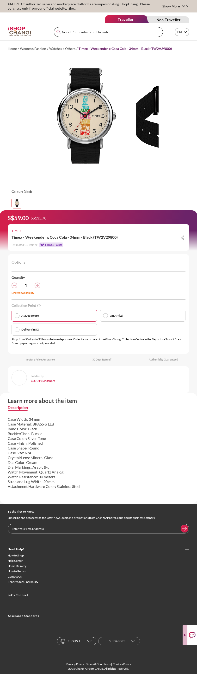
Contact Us (15, 576)
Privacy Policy (75, 664)
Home (12, 49)
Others (70, 49)
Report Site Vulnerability (23, 582)
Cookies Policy (122, 664)
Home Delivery (17, 566)
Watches (55, 49)
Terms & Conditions (98, 664)
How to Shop (16, 555)
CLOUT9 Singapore (43, 381)
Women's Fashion (33, 49)
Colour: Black (22, 191)
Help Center (15, 560)
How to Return (17, 571)
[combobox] (108, 32)
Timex (17, 231)
